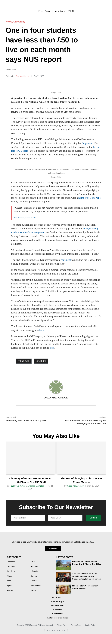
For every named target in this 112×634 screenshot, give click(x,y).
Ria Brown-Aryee (17, 486)
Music (9, 576)
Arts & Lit (11, 571)
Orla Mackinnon (23, 76)
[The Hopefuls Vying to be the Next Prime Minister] (81, 458)
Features (34, 567)
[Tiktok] (66, 630)
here (41, 330)
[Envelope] (56, 630)
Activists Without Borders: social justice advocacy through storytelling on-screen (86, 576)
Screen (34, 576)
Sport (9, 586)
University (19, 21)
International (36, 586)
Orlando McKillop (36, 486)
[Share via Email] (45, 373)
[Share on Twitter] (36, 373)
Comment (11, 567)
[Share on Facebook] (31, 373)
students (41, 361)
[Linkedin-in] (51, 630)
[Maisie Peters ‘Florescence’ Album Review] (63, 589)
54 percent (87, 143)
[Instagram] (46, 630)
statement (66, 259)
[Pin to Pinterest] (40, 373)
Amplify (10, 590)
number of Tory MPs (89, 197)
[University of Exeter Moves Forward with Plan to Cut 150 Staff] (30, 458)
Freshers (11, 562)
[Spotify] (61, 630)
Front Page (23, 361)
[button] (104, 4)
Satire (33, 590)
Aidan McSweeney (75, 486)
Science (34, 581)
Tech (9, 581)
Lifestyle (34, 571)
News (9, 21)
